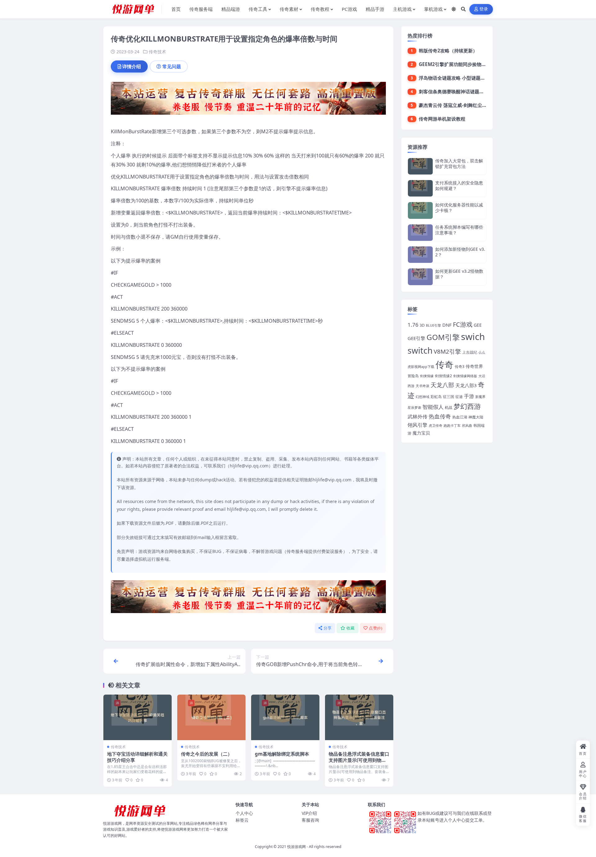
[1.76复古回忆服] (248, 100)
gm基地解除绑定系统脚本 (282, 754)
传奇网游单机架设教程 (442, 119)
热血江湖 (459, 417)
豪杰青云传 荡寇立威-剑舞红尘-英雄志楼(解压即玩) (471, 105)
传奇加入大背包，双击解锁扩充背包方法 (459, 163)
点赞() (375, 628)
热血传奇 (440, 416)
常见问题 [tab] (171, 66)
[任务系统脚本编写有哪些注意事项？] (420, 232)
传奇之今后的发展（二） (206, 754)
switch (420, 350)
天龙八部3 (465, 385)
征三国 (448, 396)
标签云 (242, 820)
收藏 (350, 628)
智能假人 (433, 406)
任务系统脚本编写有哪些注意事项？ (459, 230)
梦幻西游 (467, 406)
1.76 (413, 324)
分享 (327, 628)
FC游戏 (462, 324)
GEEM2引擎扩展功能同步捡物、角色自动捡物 (466, 64)
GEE (478, 325)
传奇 (445, 364)
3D (422, 325)
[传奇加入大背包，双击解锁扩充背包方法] (420, 166)
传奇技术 (157, 52)
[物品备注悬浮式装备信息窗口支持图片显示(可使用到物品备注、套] (359, 717)
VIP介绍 (309, 813)
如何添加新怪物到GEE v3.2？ (460, 252)
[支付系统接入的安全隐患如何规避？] (420, 188)
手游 (469, 396)
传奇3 (459, 366)
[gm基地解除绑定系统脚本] (285, 717)
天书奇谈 (422, 386)
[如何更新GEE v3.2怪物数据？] (420, 276)
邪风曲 (467, 425)
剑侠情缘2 (443, 375)
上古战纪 (469, 352)
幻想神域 (422, 397)
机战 (448, 407)
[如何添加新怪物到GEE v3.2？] (420, 254)
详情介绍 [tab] (131, 66)
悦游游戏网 (296, 846)
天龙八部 (442, 385)
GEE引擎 (416, 338)
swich (473, 336)
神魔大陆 (475, 417)
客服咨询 (310, 820)
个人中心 (244, 813)
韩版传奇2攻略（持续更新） (448, 50)
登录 (483, 9)
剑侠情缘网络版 (465, 376)
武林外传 (417, 416)
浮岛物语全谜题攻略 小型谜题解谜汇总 (459, 78)
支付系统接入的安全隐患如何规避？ (459, 185)
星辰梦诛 (414, 407)
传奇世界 (474, 366)
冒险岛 (413, 375)
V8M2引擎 (447, 351)
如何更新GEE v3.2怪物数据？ (459, 274)
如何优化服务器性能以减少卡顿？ (459, 207)
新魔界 (480, 397)
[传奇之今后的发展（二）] (211, 717)
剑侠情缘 (427, 376)
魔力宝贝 (421, 433)
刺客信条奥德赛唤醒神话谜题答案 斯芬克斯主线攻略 (473, 91)
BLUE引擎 (433, 325)
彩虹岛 (436, 396)
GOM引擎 (443, 337)
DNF (447, 325)
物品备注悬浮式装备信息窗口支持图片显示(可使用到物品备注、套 (359, 760)
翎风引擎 (417, 424)
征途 (459, 396)
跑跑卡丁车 (452, 425)
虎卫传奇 (435, 425)
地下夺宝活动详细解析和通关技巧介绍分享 (137, 757)
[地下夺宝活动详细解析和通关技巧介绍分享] (137, 717)
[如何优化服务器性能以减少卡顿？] (420, 210)
